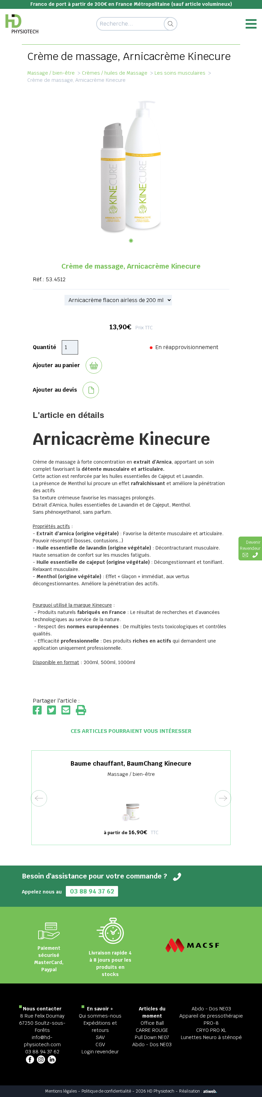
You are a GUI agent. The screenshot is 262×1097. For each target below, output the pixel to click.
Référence (46, 300)
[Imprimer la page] (81, 710)
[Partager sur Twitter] (54, 710)
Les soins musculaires (180, 73)
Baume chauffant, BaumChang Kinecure (131, 763)
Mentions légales (61, 1091)
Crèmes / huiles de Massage (114, 73)
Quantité (44, 347)
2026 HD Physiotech (155, 1091)
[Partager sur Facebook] (40, 710)
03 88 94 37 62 (92, 891)
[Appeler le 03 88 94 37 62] (255, 555)
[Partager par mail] (68, 710)
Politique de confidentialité (106, 1091)
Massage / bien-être (51, 73)
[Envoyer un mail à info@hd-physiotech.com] (245, 555)
